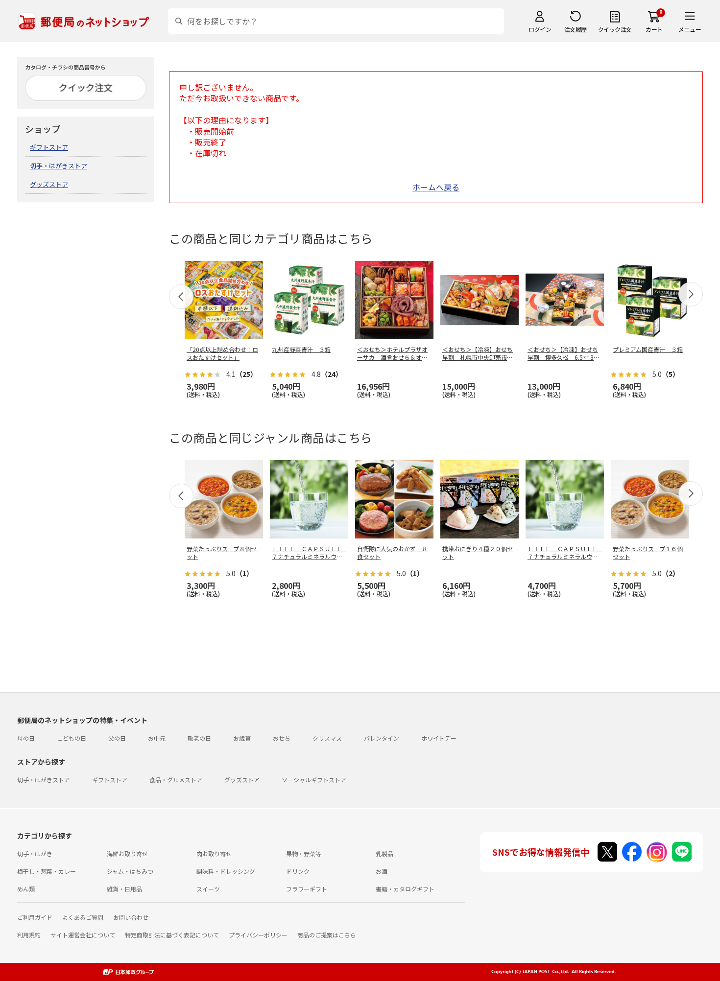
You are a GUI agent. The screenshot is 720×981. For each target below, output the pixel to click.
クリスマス (327, 738)
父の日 (117, 738)
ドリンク (298, 871)
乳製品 (384, 853)
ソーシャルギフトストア (314, 779)
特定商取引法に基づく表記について (172, 935)
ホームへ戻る (435, 187)
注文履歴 (575, 29)
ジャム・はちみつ (130, 871)
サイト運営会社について (82, 935)
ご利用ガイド (34, 917)
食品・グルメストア (175, 779)
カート (654, 29)
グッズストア (49, 184)
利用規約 (29, 935)
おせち (281, 738)
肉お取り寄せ (214, 853)
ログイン (539, 29)
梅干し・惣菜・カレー (46, 871)
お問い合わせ (130, 917)
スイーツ (208, 889)
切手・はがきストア (58, 165)
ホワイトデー (438, 738)
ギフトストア (49, 147)
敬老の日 (199, 738)
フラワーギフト (306, 889)
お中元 (157, 738)
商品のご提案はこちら (326, 935)
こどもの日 (71, 738)
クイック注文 (615, 29)
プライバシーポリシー (258, 935)
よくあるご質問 (82, 917)
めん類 (26, 889)
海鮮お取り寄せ (127, 853)
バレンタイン (381, 738)
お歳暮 (242, 738)
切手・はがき (34, 853)
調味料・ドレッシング (225, 871)
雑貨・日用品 (124, 889)
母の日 (26, 738)
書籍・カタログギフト (405, 889)
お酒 (381, 871)
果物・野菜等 (303, 853)
